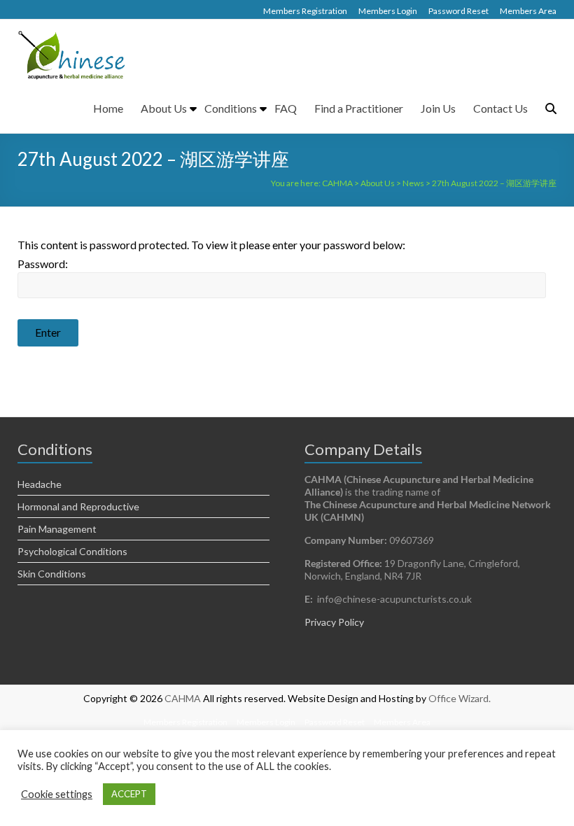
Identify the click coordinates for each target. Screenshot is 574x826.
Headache (40, 484)
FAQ (285, 108)
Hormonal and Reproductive (78, 506)
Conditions (230, 108)
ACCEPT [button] (129, 793)
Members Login (387, 11)
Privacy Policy (334, 622)
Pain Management (57, 529)
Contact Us (500, 108)
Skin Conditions (52, 574)
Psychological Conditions (72, 551)
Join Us (438, 108)
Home (108, 108)
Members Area (528, 11)
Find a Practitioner (358, 108)
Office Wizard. (459, 698)
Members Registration (305, 11)
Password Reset (458, 11)
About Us (164, 108)
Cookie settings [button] (56, 794)
